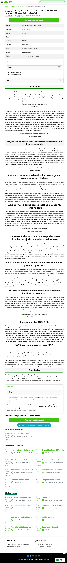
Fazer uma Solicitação (13, 546)
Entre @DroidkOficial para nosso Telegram (35, 425)
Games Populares (23, 544)
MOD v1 (9, 62)
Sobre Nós (41, 544)
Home (7, 6)
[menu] (2, 2)
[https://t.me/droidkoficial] (39, 556)
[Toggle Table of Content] (58, 67)
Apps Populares (11, 544)
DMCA (49, 548)
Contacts (49, 544)
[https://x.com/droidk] (31, 556)
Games (13, 6)
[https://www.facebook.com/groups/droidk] (28, 556)
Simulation (20, 6)
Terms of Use (42, 548)
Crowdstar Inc (25, 17)
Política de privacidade (45, 546)
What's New (10, 386)
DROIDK (36, 559)
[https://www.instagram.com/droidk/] (36, 556)
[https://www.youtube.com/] (33, 556)
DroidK (8, 2)
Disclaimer (57, 548)
